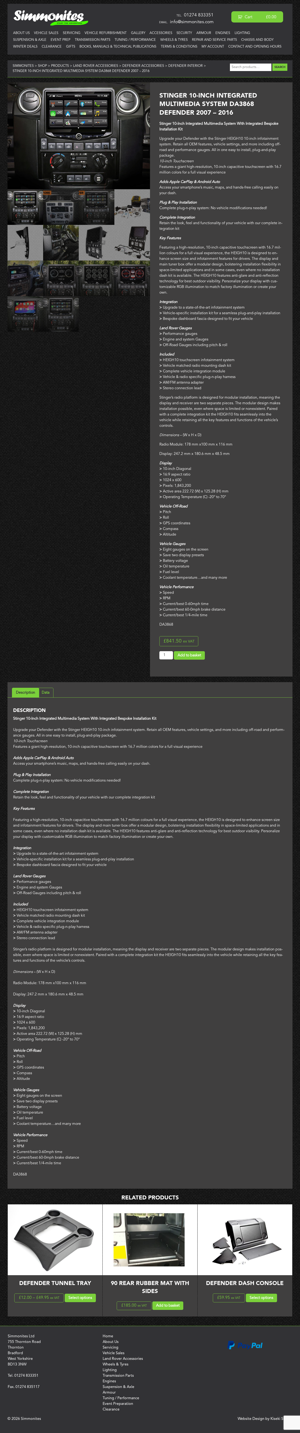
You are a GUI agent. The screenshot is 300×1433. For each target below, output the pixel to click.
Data (45, 693)
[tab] (25, 693)
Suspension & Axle (29, 40)
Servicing (71, 33)
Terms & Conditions (179, 47)
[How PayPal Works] (244, 1348)
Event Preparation (118, 1404)
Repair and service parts (214, 40)
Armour (203, 33)
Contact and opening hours (254, 47)
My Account (213, 47)
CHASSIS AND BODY (257, 40)
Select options (80, 1298)
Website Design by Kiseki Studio (265, 1419)
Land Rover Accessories (123, 1359)
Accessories (161, 33)
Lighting (242, 33)
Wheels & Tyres (174, 40)
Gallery (138, 33)
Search (279, 67)
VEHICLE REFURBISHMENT (106, 33)
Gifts (70, 47)
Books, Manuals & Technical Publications (117, 47)
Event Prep (60, 40)
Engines (222, 33)
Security (184, 33)
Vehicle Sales (46, 33)
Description (25, 693)
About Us (21, 33)
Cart (260, 17)
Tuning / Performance (135, 40)
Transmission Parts (92, 40)
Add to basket (189, 655)
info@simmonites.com (192, 22)
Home (108, 1336)
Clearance (52, 47)
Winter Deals (25, 47)
